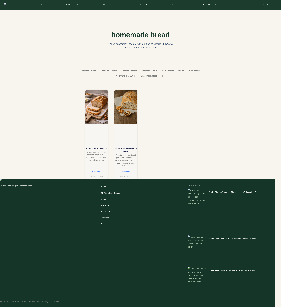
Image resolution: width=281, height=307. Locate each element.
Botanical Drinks (149, 71)
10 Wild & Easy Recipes (110, 193)
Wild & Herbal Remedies (111, 5)
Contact (265, 5)
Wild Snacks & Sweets (126, 76)
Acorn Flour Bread (96, 148)
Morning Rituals (88, 71)
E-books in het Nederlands (208, 5)
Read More (96, 171)
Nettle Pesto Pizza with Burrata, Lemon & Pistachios (232, 270)
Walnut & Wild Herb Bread (126, 150)
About (239, 5)
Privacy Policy (106, 211)
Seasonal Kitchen (109, 71)
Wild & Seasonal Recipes (74, 5)
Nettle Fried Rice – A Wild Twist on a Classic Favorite (232, 239)
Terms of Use (106, 218)
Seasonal (175, 5)
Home (42, 5)
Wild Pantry (194, 71)
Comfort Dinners (129, 71)
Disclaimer (105, 205)
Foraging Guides (145, 5)
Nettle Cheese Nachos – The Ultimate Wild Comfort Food (234, 192)
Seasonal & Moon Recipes (153, 76)
